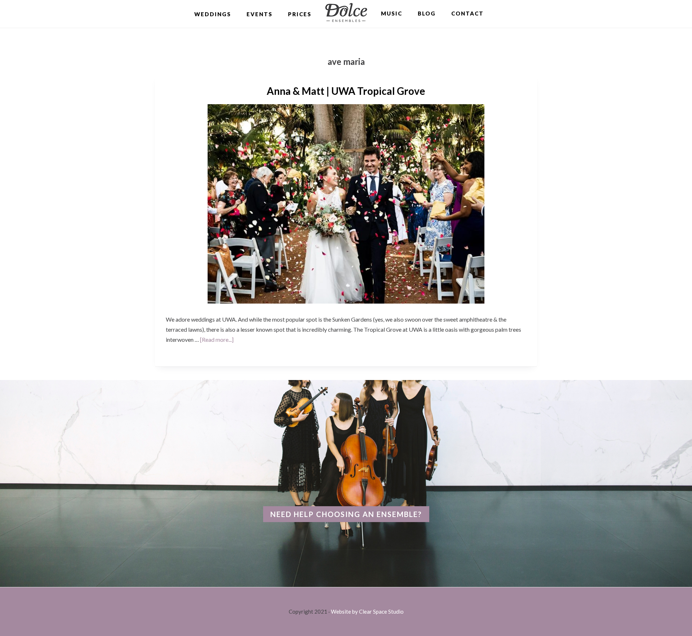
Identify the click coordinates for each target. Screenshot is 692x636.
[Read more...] (217, 339)
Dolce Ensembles (346, 13)
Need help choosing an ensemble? (346, 514)
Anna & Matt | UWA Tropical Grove (346, 91)
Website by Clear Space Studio (367, 611)
